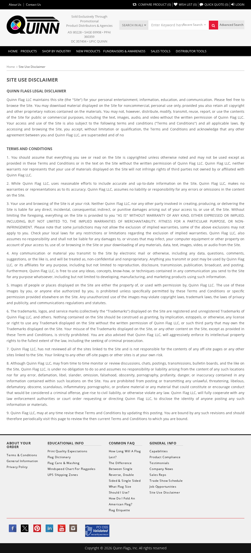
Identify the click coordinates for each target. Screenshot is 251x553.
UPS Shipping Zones (63, 475)
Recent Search (192, 25)
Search (213, 25)
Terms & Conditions (22, 455)
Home (13, 51)
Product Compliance (165, 457)
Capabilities (159, 451)
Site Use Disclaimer (165, 492)
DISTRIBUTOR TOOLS (191, 51)
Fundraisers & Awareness (124, 51)
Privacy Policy (17, 467)
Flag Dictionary (59, 457)
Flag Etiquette (119, 510)
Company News (161, 469)
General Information (22, 461)
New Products (88, 51)
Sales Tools (160, 51)
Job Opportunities (163, 486)
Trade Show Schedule (166, 481)
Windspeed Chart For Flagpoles (72, 469)
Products (29, 51)
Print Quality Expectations (68, 451)
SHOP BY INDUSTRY (56, 51)
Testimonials (159, 463)
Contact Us (33, 4)
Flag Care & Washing (64, 463)
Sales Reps (158, 475)
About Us (15, 4)
